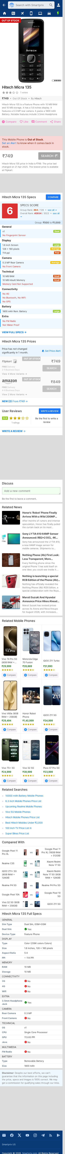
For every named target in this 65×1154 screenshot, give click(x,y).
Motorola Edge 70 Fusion (30, 661)
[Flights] (22, 13)
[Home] (4, 13)
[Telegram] (43, 1135)
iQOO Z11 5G (49, 715)
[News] (13, 13)
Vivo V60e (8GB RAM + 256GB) (10, 715)
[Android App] (58, 1135)
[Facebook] (11, 1135)
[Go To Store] (16, 361)
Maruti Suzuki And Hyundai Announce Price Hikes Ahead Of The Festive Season (39, 599)
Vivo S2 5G (28, 768)
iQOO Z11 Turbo (51, 660)
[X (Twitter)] (19, 1135)
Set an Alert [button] (9, 143)
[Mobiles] (31, 13)
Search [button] (47, 156)
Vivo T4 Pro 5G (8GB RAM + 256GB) (9, 661)
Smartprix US (9, 1144)
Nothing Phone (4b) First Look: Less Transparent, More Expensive (40, 557)
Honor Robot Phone (29, 715)
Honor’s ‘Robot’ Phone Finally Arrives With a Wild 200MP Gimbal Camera (39, 514)
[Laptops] (40, 13)
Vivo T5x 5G (8, 768)
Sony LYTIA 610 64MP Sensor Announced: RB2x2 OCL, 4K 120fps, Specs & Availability (40, 536)
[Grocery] (58, 13)
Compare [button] (53, 197)
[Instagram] (35, 1135)
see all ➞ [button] (52, 210)
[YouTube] (27, 1135)
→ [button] (15, 401)
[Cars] (49, 13)
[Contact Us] (4, 1135)
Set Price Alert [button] (52, 350)
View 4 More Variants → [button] (14, 373)
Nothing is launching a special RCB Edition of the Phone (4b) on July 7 (40, 578)
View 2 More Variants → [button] (14, 394)
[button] (31, 332)
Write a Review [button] (49, 411)
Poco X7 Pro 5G (51, 768)
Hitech (38, 98)
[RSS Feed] (50, 1135)
